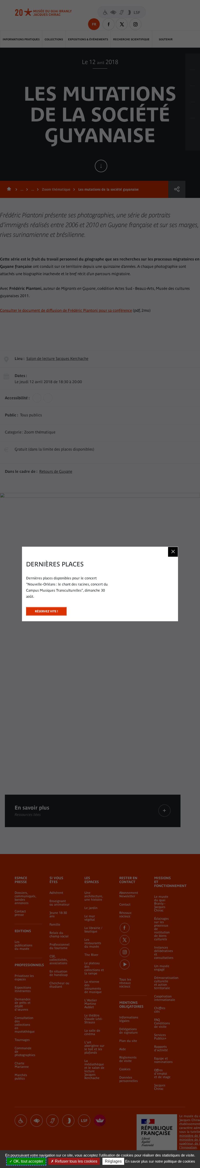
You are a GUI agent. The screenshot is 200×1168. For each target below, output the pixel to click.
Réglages (113, 1161)
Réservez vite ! (46, 610)
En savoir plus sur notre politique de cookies (160, 1161)
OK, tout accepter (27, 1161)
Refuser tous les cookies (75, 1161)
